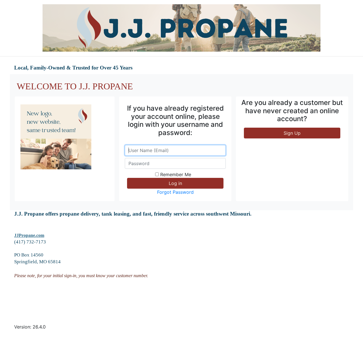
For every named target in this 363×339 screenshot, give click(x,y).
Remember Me (175, 174)
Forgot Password (175, 192)
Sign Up (292, 133)
